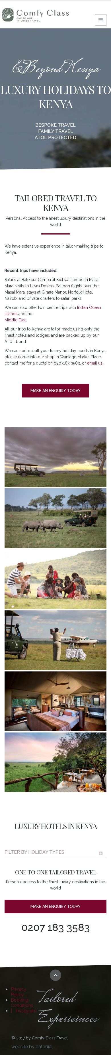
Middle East (15, 320)
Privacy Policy (18, 992)
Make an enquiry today (55, 390)
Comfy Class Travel (35, 15)
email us (94, 363)
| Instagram (24, 1011)
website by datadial (32, 1046)
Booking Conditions (22, 1002)
